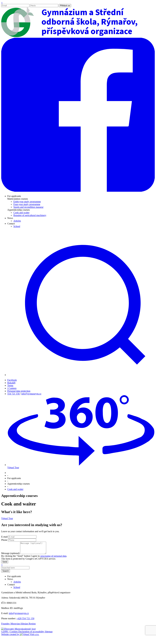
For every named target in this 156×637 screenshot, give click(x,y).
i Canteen (11, 388)
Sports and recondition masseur (28, 207)
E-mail (4, 536)
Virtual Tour (7, 518)
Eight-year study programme (27, 201)
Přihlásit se (65, 5)
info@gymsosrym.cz (31, 393)
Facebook (12, 380)
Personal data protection (18, 391)
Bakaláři (11, 382)
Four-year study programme (26, 204)
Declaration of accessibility (31, 631)
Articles (17, 221)
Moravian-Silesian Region (23, 623)
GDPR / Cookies (9, 631)
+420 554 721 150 (25, 618)
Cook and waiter (21, 212)
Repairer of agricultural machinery (29, 215)
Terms (10, 385)
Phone (4, 540)
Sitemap (49, 631)
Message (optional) (10, 553)
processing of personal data (53, 556)
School (16, 226)
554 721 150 (13, 393)
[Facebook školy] (78, 191)
